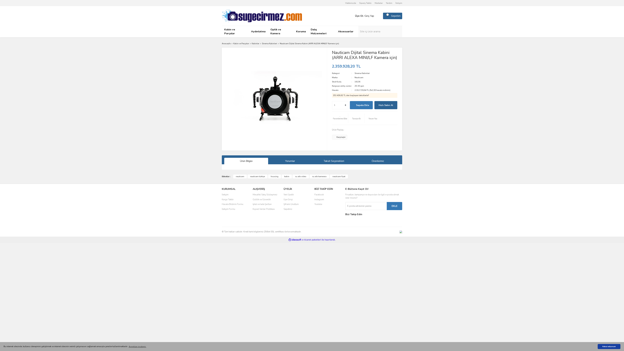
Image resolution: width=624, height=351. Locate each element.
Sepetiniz (288, 209)
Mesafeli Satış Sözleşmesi (265, 194)
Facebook (319, 194)
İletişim (399, 3)
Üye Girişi (288, 199)
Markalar (379, 3)
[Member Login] (352, 15)
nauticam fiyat (338, 176)
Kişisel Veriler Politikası (264, 209)
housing (274, 176)
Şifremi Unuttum (291, 204)
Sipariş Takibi (365, 3)
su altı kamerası (319, 176)
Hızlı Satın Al (386, 105)
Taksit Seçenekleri (334, 161)
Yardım (389, 3)
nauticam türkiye (257, 176)
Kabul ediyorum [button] (609, 346)
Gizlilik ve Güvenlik (262, 199)
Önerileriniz (378, 161)
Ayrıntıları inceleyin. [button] (137, 346)
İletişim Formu (228, 209)
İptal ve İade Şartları (262, 204)
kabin (286, 176)
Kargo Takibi (228, 199)
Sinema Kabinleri (362, 73)
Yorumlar (290, 161)
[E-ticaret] (311, 239)
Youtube (318, 204)
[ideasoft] (294, 239)
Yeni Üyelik (289, 194)
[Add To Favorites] (340, 118)
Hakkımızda (350, 3)
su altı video (300, 176)
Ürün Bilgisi (246, 161)
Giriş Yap (369, 16)
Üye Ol (359, 16)
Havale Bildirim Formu (232, 204)
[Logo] (262, 15)
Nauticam (359, 77)
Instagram (319, 199)
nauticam (240, 176)
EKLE (394, 206)
